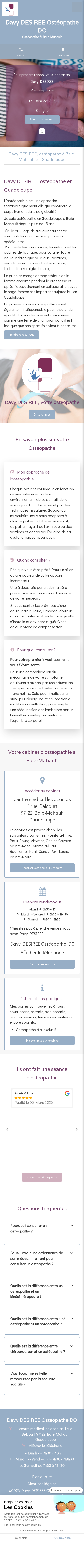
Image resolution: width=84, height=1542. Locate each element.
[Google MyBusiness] (42, 131)
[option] (42, 1098)
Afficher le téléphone (42, 952)
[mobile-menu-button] (77, 7)
